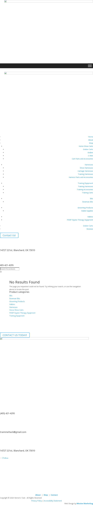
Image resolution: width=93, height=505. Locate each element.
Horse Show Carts (86, 146)
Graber (90, 152)
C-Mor (90, 155)
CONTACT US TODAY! (15, 335)
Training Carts (87, 192)
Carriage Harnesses (85, 171)
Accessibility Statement (53, 501)
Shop (91, 143)
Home (90, 137)
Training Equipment (85, 183)
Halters (90, 217)
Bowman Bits (87, 202)
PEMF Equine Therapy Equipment (80, 220)
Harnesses (89, 165)
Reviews (90, 229)
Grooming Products (85, 207)
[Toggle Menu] (90, 66)
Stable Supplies (87, 211)
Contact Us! (9, 235)
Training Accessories (85, 189)
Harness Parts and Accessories (81, 177)
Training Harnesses (85, 174)
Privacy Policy (36, 501)
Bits (91, 198)
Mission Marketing (85, 503)
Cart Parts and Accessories (82, 159)
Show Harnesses (86, 168)
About (90, 140)
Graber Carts (88, 149)
